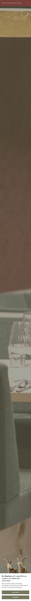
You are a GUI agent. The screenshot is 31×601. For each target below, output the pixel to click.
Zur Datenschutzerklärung (15, 587)
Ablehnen (15, 597)
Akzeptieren (15, 592)
